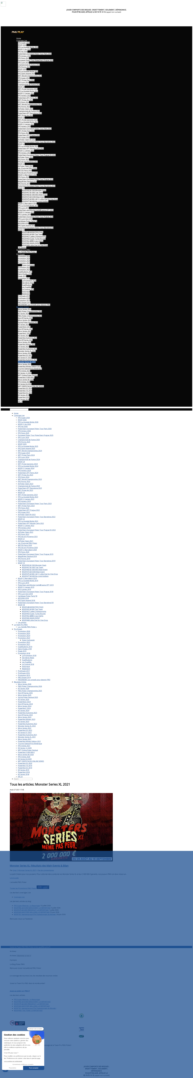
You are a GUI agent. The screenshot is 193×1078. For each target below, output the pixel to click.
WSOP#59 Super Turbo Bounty (34, 239)
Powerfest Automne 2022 (27, 349)
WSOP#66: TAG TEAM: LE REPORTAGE (28, 1010)
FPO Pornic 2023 (24, 106)
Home (18, 38)
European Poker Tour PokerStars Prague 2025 (35, 60)
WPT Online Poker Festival (28, 375)
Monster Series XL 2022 (27, 351)
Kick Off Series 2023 (25, 340)
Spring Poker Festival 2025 (28, 322)
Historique (26, 291)
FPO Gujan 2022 (24, 137)
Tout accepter (33, 1068)
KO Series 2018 (23, 399)
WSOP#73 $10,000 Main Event (33, 197)
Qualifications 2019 (25, 272)
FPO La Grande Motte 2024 (28, 91)
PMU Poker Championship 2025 (30, 316)
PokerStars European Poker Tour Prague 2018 (35, 217)
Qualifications (27, 285)
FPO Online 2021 (24, 371)
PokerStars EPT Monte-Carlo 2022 (31, 148)
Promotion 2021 (24, 269)
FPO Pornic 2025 (24, 67)
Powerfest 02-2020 (25, 388)
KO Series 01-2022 (25, 358)
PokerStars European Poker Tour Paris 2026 (35, 54)
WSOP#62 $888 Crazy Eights (32, 241)
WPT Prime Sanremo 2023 (28, 120)
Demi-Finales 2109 (25, 274)
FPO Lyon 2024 (23, 82)
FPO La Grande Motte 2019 (28, 206)
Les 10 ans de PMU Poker (27, 168)
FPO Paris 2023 (23, 133)
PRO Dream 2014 (24, 302)
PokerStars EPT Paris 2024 (28, 98)
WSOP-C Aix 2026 (24, 49)
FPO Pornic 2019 (24, 184)
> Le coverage (56, 947)
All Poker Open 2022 (25, 157)
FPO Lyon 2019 (23, 208)
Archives (13, 955)
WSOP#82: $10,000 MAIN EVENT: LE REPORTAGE (32, 908)
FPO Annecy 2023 (24, 126)
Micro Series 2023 (24, 342)
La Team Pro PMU (23, 250)
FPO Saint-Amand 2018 (26, 225)
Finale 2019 (22, 276)
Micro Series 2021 (24, 364)
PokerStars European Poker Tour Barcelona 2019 (36, 186)
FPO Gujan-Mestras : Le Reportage (27, 906)
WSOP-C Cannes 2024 (26, 93)
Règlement (26, 294)
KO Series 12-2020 (25, 373)
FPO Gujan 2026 (24, 43)
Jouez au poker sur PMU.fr (20, 991)
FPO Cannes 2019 (24, 214)
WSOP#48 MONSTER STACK (32, 232)
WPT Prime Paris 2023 (26, 131)
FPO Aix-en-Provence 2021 (28, 162)
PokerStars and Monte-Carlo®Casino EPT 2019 (36, 210)
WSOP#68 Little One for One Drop (35, 245)
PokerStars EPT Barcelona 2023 (30, 113)
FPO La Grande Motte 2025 (28, 71)
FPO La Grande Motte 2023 (28, 122)
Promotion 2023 (24, 263)
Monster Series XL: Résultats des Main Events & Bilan (39, 865)
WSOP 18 (21, 230)
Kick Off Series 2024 (25, 329)
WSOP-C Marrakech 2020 (27, 175)
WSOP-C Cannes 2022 (26, 151)
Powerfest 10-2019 (25, 391)
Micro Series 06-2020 (26, 380)
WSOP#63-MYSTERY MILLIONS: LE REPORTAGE (32, 912)
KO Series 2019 (23, 395)
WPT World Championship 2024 (30, 76)
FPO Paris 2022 (23, 159)
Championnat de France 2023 (29, 111)
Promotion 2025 (24, 258)
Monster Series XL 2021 (27, 362)
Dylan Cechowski (28, 265)
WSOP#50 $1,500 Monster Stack (34, 190)
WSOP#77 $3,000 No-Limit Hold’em (35, 201)
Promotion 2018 (24, 278)
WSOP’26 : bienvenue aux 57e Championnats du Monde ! (35, 914)
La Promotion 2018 (29, 280)
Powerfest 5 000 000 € (26, 377)
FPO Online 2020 (24, 382)
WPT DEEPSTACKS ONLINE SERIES (31, 386)
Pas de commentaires (46, 870)
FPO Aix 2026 (23, 51)
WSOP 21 (21, 164)
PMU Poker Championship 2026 (30, 311)
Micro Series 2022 (24, 353)
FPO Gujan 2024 (24, 78)
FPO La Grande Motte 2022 (28, 146)
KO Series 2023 (23, 347)
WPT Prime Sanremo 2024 (28, 89)
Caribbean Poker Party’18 (27, 221)
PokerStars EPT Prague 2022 (29, 135)
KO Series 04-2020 (25, 384)
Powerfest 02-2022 (25, 355)
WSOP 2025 (22, 69)
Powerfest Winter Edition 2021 (29, 366)
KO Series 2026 (23, 313)
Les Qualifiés (26, 287)
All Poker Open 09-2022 (27, 140)
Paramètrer (12, 1068)
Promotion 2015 (24, 300)
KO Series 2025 (23, 325)
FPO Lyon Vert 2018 (25, 219)
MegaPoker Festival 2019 (27, 181)
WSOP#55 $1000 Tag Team (32, 234)
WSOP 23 (21, 118)
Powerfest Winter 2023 (26, 344)
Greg (15, 870)
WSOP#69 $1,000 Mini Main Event (34, 195)
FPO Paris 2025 (23, 58)
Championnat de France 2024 (29, 84)
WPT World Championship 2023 (30, 104)
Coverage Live (21, 40)
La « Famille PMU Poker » (27, 252)
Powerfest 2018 (24, 397)
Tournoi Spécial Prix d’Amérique (30, 369)
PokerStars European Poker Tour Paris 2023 (35, 129)
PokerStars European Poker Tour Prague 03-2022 (37, 155)
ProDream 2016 (24, 298)
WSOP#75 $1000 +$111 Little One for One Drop (40, 199)
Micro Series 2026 (24, 309)
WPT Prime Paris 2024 (26, 80)
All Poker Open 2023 (25, 109)
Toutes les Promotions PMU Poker (23, 888)
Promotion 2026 (24, 256)
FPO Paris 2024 (23, 102)
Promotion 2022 (24, 267)
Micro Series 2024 (24, 331)
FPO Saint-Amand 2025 (26, 73)
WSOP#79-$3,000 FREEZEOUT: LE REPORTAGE (31, 910)
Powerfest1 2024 (24, 333)
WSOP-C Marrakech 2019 (27, 203)
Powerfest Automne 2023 (27, 338)
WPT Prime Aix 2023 (25, 115)
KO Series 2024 (23, 336)
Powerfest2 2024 (24, 327)
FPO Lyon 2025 (23, 62)
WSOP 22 (21, 144)
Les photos (22, 247)
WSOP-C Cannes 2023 (26, 124)
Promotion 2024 (24, 261)
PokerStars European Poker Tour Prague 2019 (35, 179)
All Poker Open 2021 (25, 166)
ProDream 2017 (24, 296)
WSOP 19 (21, 188)
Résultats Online (22, 307)
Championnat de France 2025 (29, 65)
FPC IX (20, 402)
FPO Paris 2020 (23, 177)
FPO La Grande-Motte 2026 (28, 47)
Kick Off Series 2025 (25, 318)
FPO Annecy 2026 (24, 56)
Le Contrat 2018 (28, 289)
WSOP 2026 (22, 45)
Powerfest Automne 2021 (27, 360)
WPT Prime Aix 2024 (25, 100)
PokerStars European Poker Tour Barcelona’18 (35, 228)
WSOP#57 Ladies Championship (34, 236)
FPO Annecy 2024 (24, 95)
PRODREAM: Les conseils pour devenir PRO (34, 305)
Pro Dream (20, 254)
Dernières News (28, 283)
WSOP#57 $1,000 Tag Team (32, 192)
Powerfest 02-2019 (25, 393)
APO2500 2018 (23, 223)
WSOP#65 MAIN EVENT (31, 243)
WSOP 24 (21, 87)
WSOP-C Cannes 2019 (26, 212)
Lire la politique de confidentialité (13, 1061)
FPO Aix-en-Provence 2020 (28, 173)
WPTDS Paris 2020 (25, 170)
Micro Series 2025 (24, 320)
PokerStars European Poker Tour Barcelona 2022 (36, 142)
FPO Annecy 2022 (24, 153)
